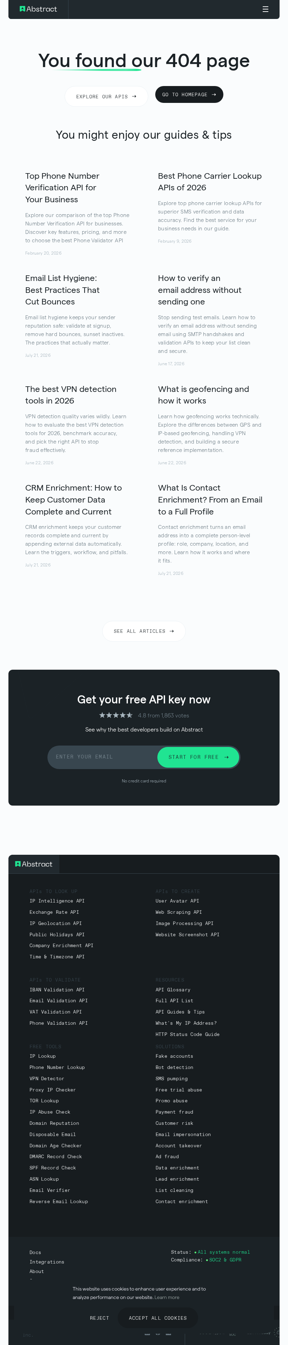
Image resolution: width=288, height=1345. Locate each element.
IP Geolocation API (56, 924)
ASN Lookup (44, 1179)
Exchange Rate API (54, 913)
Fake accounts (175, 1056)
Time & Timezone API (57, 957)
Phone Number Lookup (57, 1068)
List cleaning (175, 1191)
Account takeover (179, 1146)
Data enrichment (177, 1168)
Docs (35, 1253)
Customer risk (175, 1124)
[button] (265, 9)
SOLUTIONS (170, 1047)
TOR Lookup (44, 1101)
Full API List (175, 1001)
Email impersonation (183, 1135)
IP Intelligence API (57, 901)
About (37, 1272)
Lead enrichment (177, 1179)
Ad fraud (167, 1157)
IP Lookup (43, 1056)
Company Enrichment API (62, 946)
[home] (38, 9)
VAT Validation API (56, 1012)
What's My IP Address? (186, 1023)
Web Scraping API (179, 913)
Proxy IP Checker (53, 1090)
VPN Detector (47, 1079)
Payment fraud (175, 1112)
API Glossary (173, 990)
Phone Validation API (59, 1023)
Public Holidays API (57, 935)
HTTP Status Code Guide (188, 1035)
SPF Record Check (53, 1168)
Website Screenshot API (188, 935)
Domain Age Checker (56, 1146)
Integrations (47, 1262)
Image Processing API (185, 924)
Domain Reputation (54, 1124)
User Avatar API (177, 901)
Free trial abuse (179, 1090)
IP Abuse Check (50, 1112)
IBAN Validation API (57, 990)
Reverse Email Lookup (59, 1202)
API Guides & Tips (180, 1012)
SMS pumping (172, 1079)
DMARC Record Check (56, 1157)
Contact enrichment (182, 1202)
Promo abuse (172, 1101)
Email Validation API (59, 1001)
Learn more (167, 1297)
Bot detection (175, 1068)
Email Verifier (50, 1191)
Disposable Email (53, 1135)
